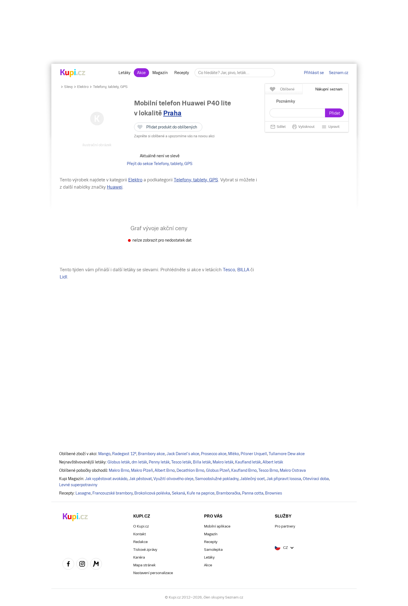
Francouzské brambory (112, 493)
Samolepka (213, 549)
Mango (104, 454)
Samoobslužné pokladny (216, 478)
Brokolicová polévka (152, 493)
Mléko (233, 454)
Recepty (181, 72)
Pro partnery (285, 526)
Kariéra (139, 557)
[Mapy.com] (96, 564)
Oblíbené (287, 89)
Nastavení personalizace (153, 573)
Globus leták (118, 462)
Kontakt (139, 534)
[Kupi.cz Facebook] (68, 564)
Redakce (140, 542)
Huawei (114, 187)
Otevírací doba (316, 478)
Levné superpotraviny (78, 485)
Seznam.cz (338, 72)
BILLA (243, 269)
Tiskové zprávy (145, 549)
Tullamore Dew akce (287, 454)
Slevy (68, 87)
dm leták (139, 462)
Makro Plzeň (142, 470)
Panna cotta (252, 493)
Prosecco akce (213, 454)
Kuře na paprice (201, 493)
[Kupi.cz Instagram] (82, 564)
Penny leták (159, 462)
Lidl (63, 277)
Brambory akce (151, 454)
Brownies (273, 493)
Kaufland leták (248, 462)
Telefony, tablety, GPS (110, 87)
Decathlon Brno (190, 470)
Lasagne (83, 493)
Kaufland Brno (244, 470)
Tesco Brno (268, 470)
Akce (141, 72)
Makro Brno (119, 470)
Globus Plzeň (218, 470)
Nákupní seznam (328, 89)
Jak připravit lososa (283, 478)
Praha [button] (172, 113)
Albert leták (273, 462)
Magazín (160, 72)
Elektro (83, 87)
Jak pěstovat (140, 478)
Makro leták (223, 462)
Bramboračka (228, 493)
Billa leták (202, 462)
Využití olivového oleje (173, 478)
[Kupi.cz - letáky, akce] (73, 73)
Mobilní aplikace (217, 526)
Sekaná (178, 493)
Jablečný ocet (252, 478)
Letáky (124, 72)
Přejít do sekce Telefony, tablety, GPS (159, 163)
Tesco (229, 269)
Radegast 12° (124, 454)
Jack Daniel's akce (183, 454)
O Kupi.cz (141, 526)
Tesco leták (181, 462)
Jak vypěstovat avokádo (106, 478)
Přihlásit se (314, 72)
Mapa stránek (144, 565)
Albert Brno (165, 470)
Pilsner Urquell (254, 454)
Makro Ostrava (293, 470)
